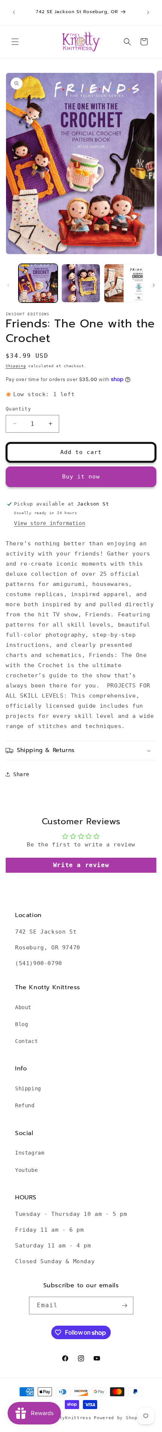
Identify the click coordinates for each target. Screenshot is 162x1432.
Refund (25, 1105)
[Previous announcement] (14, 12)
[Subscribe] (124, 1305)
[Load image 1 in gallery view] (38, 283)
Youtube (26, 1170)
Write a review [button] (81, 865)
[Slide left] (8, 285)
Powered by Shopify (120, 1417)
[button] (15, 41)
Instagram (29, 1153)
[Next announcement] (148, 12)
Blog (21, 1024)
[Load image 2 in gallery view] (81, 283)
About (23, 1007)
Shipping (16, 366)
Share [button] (21, 774)
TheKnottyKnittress (65, 1417)
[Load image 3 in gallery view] (123, 283)
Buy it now (81, 476)
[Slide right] (153, 285)
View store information (49, 523)
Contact (26, 1041)
